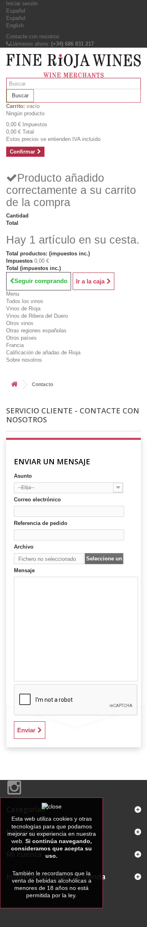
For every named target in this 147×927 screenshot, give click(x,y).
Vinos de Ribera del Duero (37, 316)
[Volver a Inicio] (14, 385)
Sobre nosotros (24, 360)
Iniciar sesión (22, 3)
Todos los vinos (24, 301)
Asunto (23, 476)
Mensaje (24, 570)
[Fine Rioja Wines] (73, 66)
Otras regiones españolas (36, 330)
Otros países (21, 338)
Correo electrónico (37, 499)
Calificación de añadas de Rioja (43, 352)
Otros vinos (19, 323)
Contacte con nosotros (33, 36)
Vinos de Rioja (23, 308)
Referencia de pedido (40, 523)
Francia (15, 345)
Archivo (23, 547)
